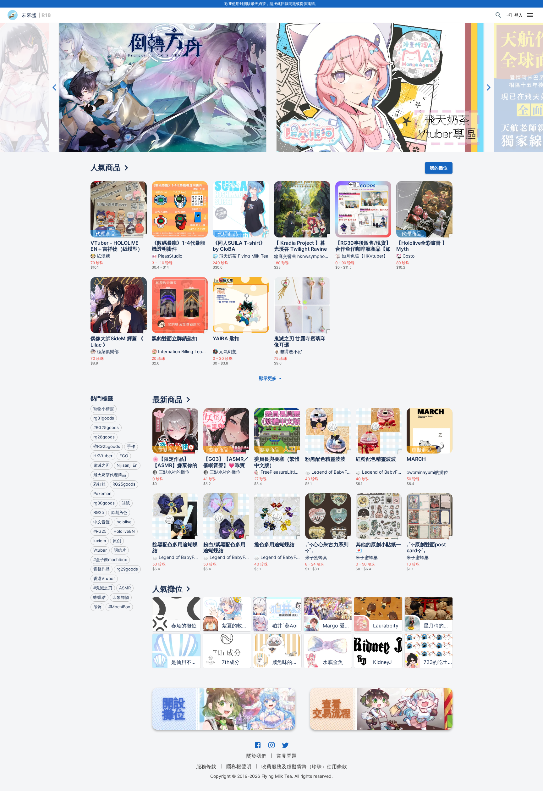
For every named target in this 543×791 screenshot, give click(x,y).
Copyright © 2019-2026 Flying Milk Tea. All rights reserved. (271, 776)
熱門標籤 (101, 398)
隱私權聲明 (238, 766)
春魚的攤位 (183, 625)
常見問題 (287, 756)
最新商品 (167, 399)
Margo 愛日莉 (337, 625)
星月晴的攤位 (438, 625)
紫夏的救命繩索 (236, 625)
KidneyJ (382, 662)
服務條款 (206, 766)
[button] (163, 87)
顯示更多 (268, 378)
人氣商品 (105, 167)
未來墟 (28, 15)
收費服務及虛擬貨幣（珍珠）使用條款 (304, 766)
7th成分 (230, 662)
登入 (518, 15)
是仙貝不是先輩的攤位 (185, 662)
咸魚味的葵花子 (286, 662)
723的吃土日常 (438, 662)
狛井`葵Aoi (285, 625)
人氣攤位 (167, 588)
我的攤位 (438, 167)
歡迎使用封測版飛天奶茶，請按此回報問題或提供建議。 (271, 3)
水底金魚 (333, 662)
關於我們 (256, 756)
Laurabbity (385, 625)
